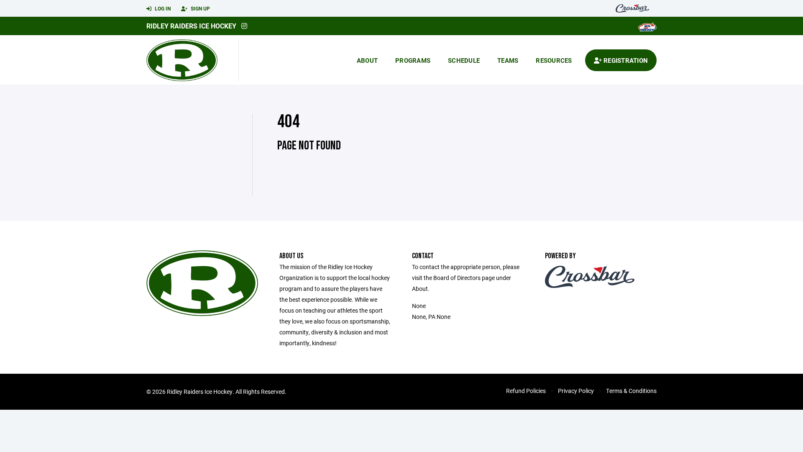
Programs (412, 60)
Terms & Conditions (631, 391)
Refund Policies (526, 391)
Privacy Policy (576, 391)
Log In (162, 8)
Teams (507, 60)
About (367, 60)
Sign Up (199, 8)
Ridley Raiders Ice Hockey (191, 25)
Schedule (464, 60)
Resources (554, 60)
